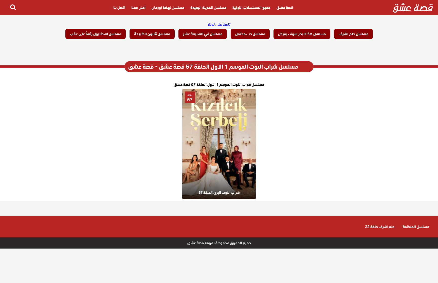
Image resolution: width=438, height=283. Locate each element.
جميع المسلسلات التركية (251, 7)
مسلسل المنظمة (416, 226)
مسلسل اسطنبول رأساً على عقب (95, 33)
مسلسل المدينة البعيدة (208, 7)
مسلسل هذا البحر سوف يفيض (302, 33)
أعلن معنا (138, 7)
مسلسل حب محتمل (250, 33)
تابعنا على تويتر (219, 24)
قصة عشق (285, 7)
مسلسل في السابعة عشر (202, 33)
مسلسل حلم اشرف (353, 33)
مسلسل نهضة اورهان (168, 7)
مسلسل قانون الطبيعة (152, 33)
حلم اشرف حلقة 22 (379, 226)
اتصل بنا (119, 7)
